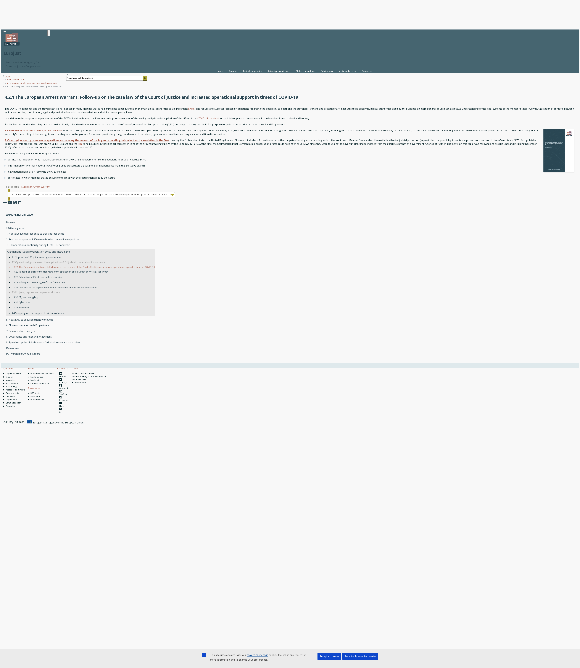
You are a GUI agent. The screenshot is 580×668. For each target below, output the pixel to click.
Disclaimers (11, 396)
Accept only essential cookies (360, 656)
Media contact (37, 377)
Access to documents (15, 389)
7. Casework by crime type (20, 331)
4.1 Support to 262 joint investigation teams (36, 257)
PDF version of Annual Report (23, 353)
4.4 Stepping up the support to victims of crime (37, 313)
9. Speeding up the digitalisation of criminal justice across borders (43, 342)
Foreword (11, 222)
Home (220, 70)
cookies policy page (257, 655)
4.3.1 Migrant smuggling (26, 297)
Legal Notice (11, 399)
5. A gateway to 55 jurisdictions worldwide (29, 319)
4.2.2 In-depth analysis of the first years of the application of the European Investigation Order (61, 271)
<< (9, 190)
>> (9, 199)
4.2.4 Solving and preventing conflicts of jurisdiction (39, 282)
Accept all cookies (329, 656)
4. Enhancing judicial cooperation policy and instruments (32, 83)
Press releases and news (42, 373)
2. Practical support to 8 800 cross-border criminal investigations (42, 239)
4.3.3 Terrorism (21, 307)
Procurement (12, 383)
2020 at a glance (15, 228)
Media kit (35, 380)
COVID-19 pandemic (208, 118)
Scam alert (11, 406)
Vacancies (10, 380)
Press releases (37, 399)
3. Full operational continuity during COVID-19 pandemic (38, 245)
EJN (80, 143)
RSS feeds (35, 393)
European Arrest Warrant (35, 186)
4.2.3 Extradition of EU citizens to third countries (38, 277)
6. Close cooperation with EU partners (27, 325)
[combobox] (91, 194)
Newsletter (35, 396)
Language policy (13, 402)
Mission (9, 377)
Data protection (13, 393)
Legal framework (13, 373)
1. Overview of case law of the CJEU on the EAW (33, 130)
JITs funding (11, 386)
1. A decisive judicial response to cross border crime (35, 233)
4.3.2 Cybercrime (22, 302)
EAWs (191, 108)
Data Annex (12, 348)
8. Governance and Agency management (29, 336)
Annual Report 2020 (15, 79)
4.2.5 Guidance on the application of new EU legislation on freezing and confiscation (55, 287)
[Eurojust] (11, 45)
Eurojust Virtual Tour (40, 383)
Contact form (80, 382)
